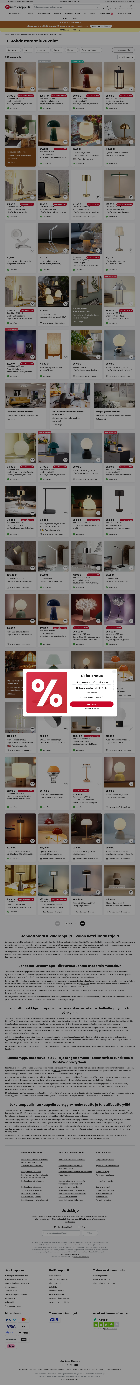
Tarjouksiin (91, 704)
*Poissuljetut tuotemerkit (92, 709)
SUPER (92, 698)
